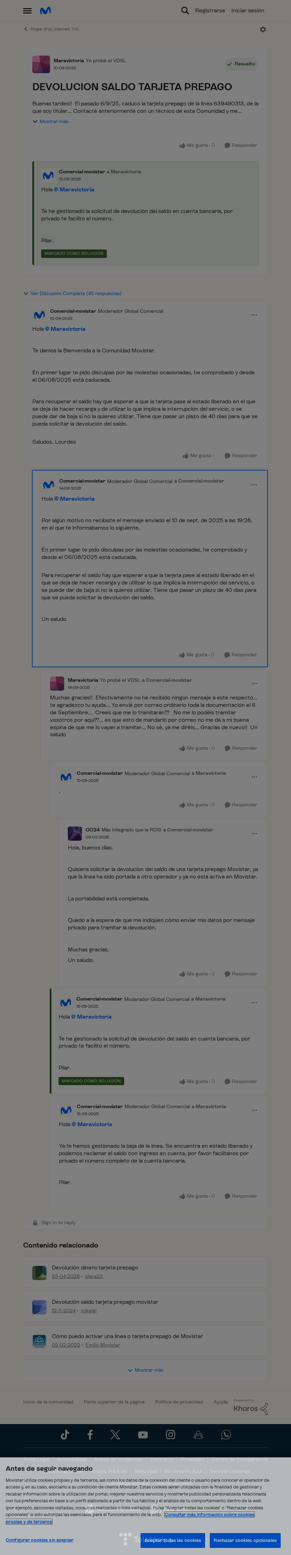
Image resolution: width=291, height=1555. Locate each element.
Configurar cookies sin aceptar (39, 1540)
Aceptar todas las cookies (172, 1540)
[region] (145, 1506)
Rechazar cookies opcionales (245, 1540)
